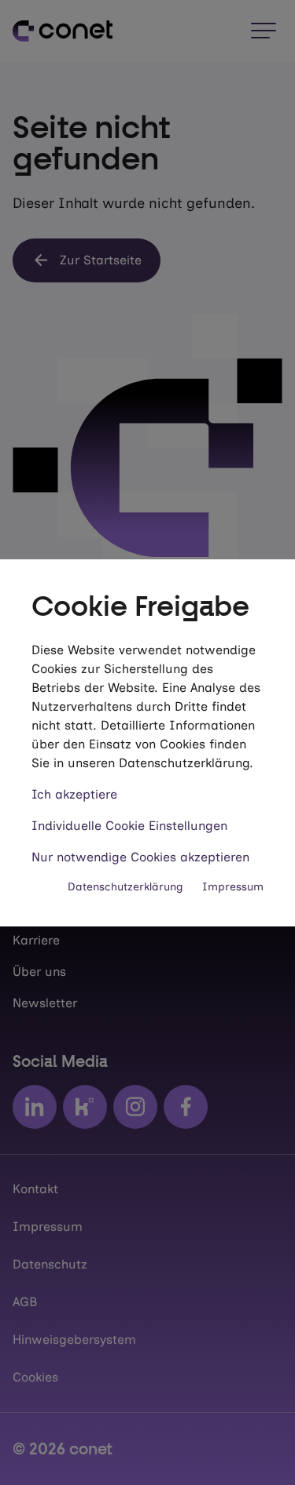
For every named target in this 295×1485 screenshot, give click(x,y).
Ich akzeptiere (74, 794)
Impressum (233, 887)
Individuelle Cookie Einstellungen (129, 825)
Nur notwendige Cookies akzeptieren (140, 857)
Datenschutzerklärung (125, 887)
